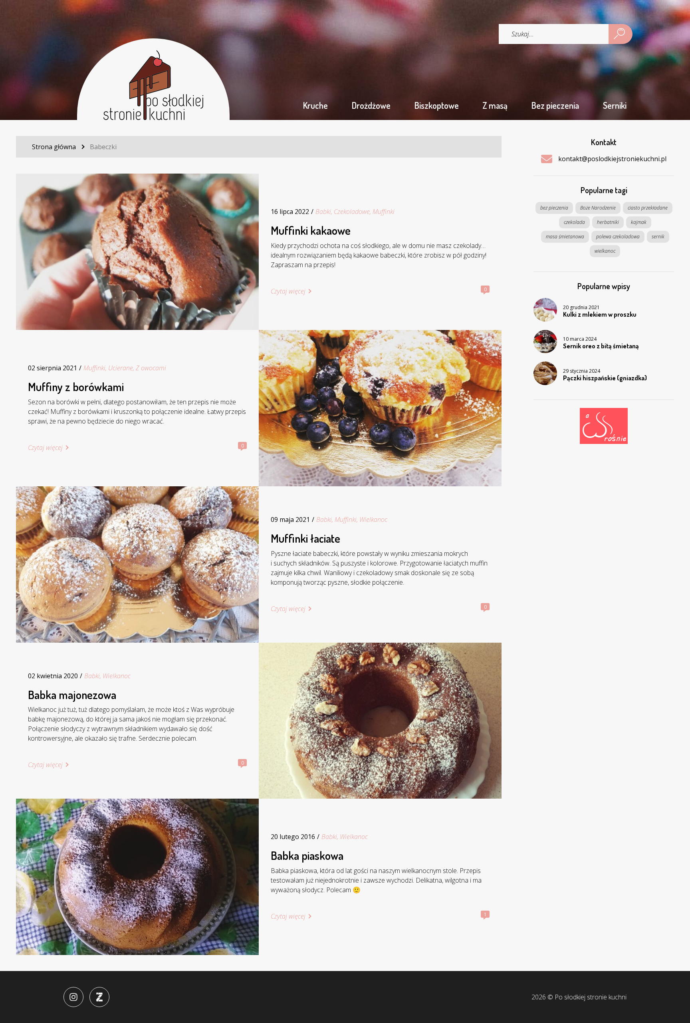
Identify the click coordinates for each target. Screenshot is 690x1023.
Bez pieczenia (555, 105)
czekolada (574, 222)
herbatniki (608, 222)
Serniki (615, 105)
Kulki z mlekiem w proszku (599, 314)
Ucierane (120, 368)
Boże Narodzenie (598, 207)
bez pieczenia (554, 207)
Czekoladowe (352, 211)
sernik (658, 236)
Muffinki (384, 211)
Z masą (495, 105)
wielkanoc (605, 251)
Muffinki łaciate (305, 538)
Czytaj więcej (288, 291)
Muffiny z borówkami (76, 387)
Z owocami (151, 368)
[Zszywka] (99, 997)
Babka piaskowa (307, 855)
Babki (323, 211)
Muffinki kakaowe (311, 230)
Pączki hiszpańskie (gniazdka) (605, 378)
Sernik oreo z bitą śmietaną (601, 346)
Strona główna (54, 146)
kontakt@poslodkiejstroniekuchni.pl (612, 158)
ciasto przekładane (648, 207)
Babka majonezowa (72, 695)
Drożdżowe (371, 105)
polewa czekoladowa (618, 236)
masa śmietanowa (565, 236)
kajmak (638, 222)
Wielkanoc (373, 519)
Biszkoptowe (436, 105)
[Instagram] (73, 997)
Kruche (315, 105)
